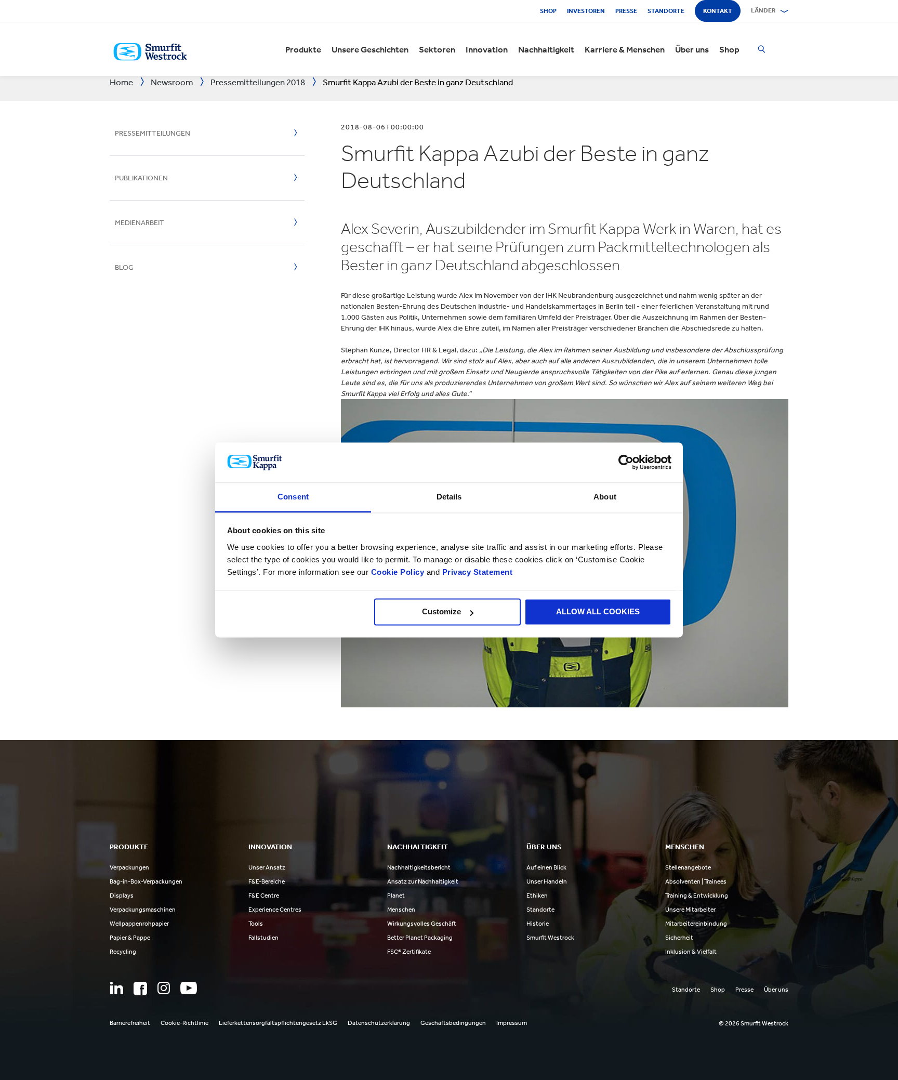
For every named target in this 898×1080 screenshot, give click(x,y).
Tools (255, 923)
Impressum (511, 1022)
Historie (537, 923)
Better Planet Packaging (420, 937)
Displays (122, 895)
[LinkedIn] (116, 988)
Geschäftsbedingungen (453, 1022)
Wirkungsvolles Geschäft (421, 923)
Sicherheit (679, 937)
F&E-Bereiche (266, 881)
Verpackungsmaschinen (143, 909)
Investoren (586, 11)
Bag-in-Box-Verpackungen (146, 881)
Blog (124, 267)
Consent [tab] (293, 496)
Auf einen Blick (546, 867)
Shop (548, 11)
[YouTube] (188, 988)
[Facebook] (140, 988)
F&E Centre (263, 895)
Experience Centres (274, 909)
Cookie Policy (398, 572)
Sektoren (437, 49)
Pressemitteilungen (152, 133)
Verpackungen (129, 867)
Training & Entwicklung (696, 895)
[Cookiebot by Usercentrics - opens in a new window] (625, 462)
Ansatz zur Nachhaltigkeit (422, 881)
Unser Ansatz (266, 867)
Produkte (303, 49)
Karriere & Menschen (625, 49)
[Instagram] (163, 988)
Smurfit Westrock (550, 937)
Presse (626, 11)
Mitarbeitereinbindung (696, 923)
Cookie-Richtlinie (184, 1022)
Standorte (666, 11)
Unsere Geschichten (370, 49)
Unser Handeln (546, 881)
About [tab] (604, 496)
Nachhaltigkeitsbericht (419, 867)
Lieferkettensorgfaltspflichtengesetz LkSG (278, 1022)
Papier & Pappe (130, 937)
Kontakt (717, 11)
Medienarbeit (139, 222)
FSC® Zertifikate (409, 951)
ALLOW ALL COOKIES (598, 612)
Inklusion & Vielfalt (691, 951)
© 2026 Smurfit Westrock (753, 1023)
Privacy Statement (476, 572)
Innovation (487, 49)
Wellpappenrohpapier (139, 923)
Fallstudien (263, 937)
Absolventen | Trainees (696, 881)
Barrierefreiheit (130, 1022)
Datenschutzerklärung (379, 1022)
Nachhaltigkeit (546, 49)
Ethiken (537, 895)
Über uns (692, 49)
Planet (396, 895)
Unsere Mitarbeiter (690, 909)
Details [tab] (449, 496)
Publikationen (141, 178)
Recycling (123, 951)
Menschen (401, 909)
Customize (441, 612)
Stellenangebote (688, 867)
